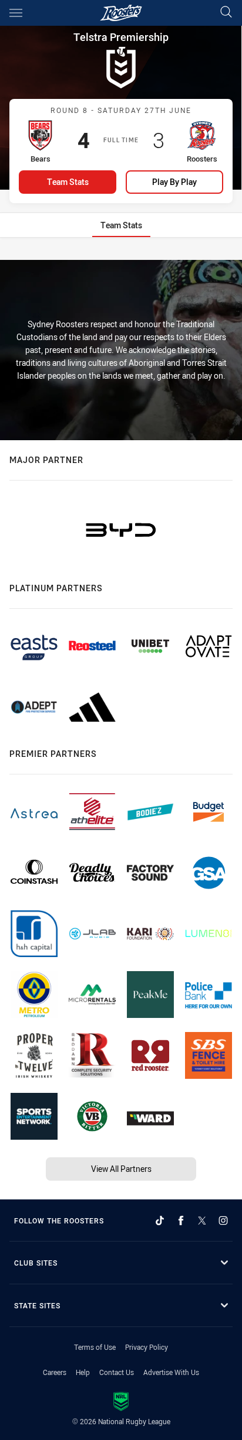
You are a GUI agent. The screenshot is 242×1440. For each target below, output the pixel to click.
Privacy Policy (146, 1347)
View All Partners (121, 1168)
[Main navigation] (15, 12)
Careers (54, 1372)
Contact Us (116, 1372)
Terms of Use (95, 1347)
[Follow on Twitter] (202, 1220)
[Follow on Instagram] (223, 1220)
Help (83, 1372)
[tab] (121, 225)
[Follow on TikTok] (159, 1220)
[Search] (226, 12)
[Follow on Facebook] (181, 1220)
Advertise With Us (171, 1372)
